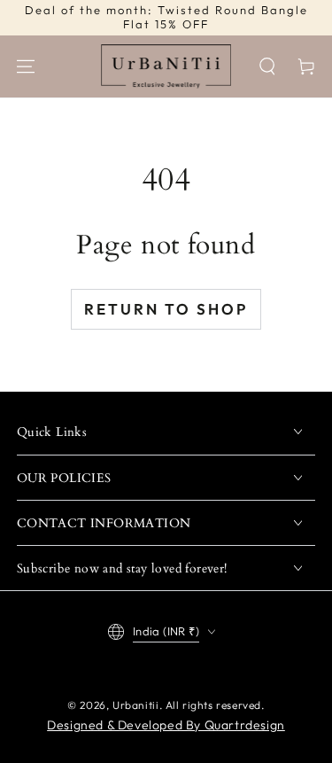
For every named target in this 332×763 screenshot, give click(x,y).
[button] (267, 66)
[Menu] (25, 66)
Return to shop (166, 309)
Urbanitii (135, 705)
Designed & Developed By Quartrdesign (166, 725)
